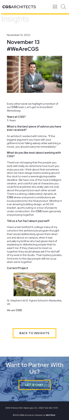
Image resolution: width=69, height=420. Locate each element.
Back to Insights (34, 333)
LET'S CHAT (34, 385)
